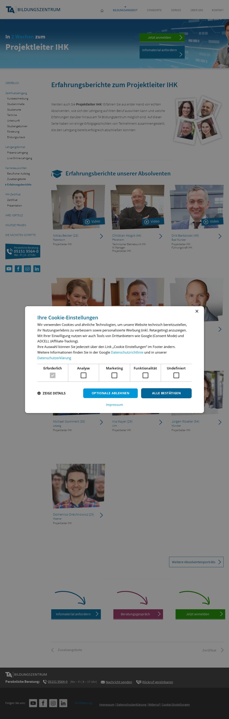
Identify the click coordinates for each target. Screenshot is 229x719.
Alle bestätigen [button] (166, 393)
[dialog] (114, 359)
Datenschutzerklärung (54, 358)
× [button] (196, 311)
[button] (51, 393)
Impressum (114, 405)
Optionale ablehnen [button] (110, 393)
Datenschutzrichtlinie (127, 352)
